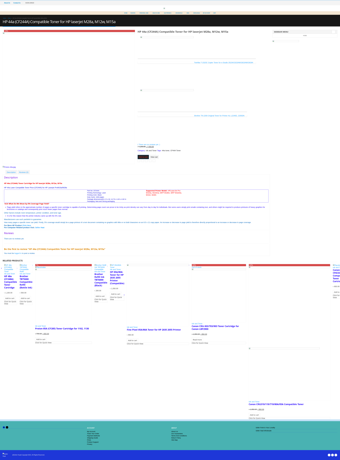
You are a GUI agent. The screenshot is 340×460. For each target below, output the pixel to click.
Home (125, 13)
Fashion (132, 13)
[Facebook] (336, 3)
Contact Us (16, 3)
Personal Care (144, 13)
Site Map (174, 440)
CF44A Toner (175, 151)
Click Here (26, 225)
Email (154, 160)
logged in (18, 253)
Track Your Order (93, 434)
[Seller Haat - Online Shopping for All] (169, 8)
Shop (9, 18)
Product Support (93, 442)
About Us (7, 3)
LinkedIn (146, 160)
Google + (150, 160)
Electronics (167, 13)
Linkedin (336, 455)
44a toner (165, 151)
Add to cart (143, 157)
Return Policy (176, 438)
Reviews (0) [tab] (23, 172)
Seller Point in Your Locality (265, 427)
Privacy (89, 444)
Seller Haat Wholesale (263, 431)
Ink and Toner (151, 151)
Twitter (142, 160)
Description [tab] (11, 172)
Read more (197, 339)
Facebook (139, 160)
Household (179, 13)
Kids (188, 13)
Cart (214, 13)
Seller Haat (39, 227)
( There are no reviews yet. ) (149, 144)
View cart (154, 157)
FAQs (89, 440)
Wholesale (196, 13)
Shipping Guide (92, 438)
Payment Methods (93, 436)
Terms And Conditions (179, 436)
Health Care (156, 13)
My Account (206, 13)
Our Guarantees (177, 434)
